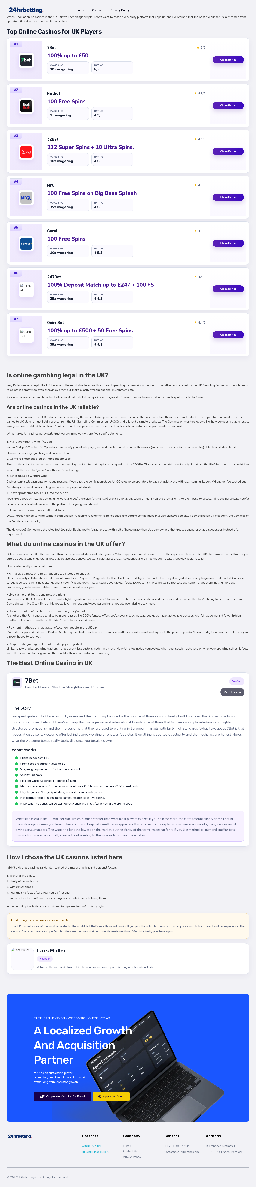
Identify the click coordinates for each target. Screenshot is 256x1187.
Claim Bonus (228, 59)
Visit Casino (232, 692)
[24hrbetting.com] (26, 9)
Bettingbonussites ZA (96, 1152)
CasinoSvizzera (91, 1146)
